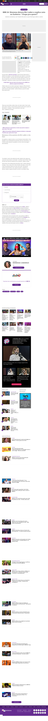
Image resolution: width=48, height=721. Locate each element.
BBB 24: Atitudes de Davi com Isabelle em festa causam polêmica (5, 329)
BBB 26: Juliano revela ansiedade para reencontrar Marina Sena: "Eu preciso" (21, 612)
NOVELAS (12, 706)
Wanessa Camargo (13, 74)
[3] (6, 410)
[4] (6, 419)
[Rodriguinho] (5, 311)
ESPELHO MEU (43, 706)
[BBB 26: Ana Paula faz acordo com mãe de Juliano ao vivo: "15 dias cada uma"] (6, 499)
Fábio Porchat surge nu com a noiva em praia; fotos (14, 393)
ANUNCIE (29, 710)
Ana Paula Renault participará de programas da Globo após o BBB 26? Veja (21, 644)
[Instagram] (13, 265)
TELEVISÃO (7, 706)
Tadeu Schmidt (16, 208)
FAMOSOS (16, 706)
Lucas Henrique (7, 189)
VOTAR (16, 200)
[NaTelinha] (4, 3)
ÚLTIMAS (3, 706)
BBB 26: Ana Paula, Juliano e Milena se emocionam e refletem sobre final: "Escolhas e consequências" (21, 572)
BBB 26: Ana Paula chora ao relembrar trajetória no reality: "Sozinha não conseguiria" (21, 581)
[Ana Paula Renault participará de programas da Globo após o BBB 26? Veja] (6, 644)
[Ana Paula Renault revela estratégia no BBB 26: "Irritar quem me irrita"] (6, 440)
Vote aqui (16, 284)
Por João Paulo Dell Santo (6, 56)
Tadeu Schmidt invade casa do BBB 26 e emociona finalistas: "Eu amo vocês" (21, 653)
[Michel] (28, 323)
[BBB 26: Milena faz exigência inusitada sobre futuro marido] (6, 621)
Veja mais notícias (18, 267)
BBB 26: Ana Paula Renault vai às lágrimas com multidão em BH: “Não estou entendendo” (20, 522)
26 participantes (24, 210)
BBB (24, 4)
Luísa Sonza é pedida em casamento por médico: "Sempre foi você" (14, 412)
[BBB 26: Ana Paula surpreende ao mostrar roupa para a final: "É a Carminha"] (6, 694)
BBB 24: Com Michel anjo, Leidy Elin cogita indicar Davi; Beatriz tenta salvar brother (20, 329)
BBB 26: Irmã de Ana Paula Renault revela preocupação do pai (20, 458)
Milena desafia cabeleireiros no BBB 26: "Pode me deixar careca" (21, 685)
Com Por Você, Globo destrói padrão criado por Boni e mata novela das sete (14, 429)
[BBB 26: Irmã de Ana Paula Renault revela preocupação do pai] (6, 458)
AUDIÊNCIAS (21, 706)
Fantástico (13, 213)
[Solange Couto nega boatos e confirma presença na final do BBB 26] (6, 562)
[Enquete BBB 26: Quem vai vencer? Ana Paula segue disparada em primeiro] (6, 662)
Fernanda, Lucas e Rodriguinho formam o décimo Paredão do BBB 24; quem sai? (20, 317)
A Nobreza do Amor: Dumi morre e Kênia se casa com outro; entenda (14, 403)
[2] (6, 402)
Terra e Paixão (27, 212)
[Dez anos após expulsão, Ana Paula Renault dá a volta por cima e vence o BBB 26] (6, 490)
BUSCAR (46, 3)
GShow (21, 222)
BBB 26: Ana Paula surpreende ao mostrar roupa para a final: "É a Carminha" (19, 694)
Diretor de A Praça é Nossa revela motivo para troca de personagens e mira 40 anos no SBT (16, 122)
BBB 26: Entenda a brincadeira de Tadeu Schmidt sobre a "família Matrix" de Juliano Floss (21, 540)
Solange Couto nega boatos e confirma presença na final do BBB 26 (21, 562)
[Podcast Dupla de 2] (41, 713)
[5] (6, 427)
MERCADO (30, 706)
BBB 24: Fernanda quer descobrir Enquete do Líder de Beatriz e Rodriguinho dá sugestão (5, 317)
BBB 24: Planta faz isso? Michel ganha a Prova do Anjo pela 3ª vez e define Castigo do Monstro (27, 330)
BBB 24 (18, 291)
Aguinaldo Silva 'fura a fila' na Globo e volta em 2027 (26, 121)
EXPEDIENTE (25, 710)
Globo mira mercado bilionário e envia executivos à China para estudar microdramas (6, 122)
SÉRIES (34, 706)
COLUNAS (26, 706)
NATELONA (38, 706)
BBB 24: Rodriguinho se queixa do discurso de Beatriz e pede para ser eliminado (12, 317)
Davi (22, 291)
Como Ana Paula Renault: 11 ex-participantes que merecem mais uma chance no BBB (21, 481)
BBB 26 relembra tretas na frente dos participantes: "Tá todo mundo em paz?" (21, 531)
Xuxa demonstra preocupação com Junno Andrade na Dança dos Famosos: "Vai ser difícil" (14, 420)
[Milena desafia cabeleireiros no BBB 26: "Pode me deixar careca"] (6, 685)
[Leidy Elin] (20, 323)
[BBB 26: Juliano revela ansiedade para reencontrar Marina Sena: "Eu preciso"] (6, 612)
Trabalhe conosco (27, 711)
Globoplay (25, 217)
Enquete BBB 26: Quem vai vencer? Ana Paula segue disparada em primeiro (21, 662)
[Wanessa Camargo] (7, 264)
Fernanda (6, 187)
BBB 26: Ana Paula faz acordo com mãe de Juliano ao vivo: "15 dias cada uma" (21, 499)
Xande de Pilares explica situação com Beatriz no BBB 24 (28, 316)
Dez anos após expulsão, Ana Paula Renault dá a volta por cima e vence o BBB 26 (20, 490)
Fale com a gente (20, 711)
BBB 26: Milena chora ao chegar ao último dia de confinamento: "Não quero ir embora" (21, 604)
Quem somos (19, 710)
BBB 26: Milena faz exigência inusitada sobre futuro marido (21, 621)
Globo (23, 206)
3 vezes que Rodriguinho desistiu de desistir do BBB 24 (12, 329)
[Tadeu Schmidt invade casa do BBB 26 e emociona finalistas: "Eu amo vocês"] (6, 653)
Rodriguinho (6, 192)
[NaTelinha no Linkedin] (38, 713)
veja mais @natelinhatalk (16, 384)
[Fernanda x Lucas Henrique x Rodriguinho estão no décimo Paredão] (20, 311)
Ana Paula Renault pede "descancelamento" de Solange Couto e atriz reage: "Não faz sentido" (21, 449)
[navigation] (11, 4)
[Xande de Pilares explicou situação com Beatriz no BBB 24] (28, 311)
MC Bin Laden (13, 291)
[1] (6, 393)
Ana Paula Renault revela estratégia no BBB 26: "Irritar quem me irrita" (21, 440)
